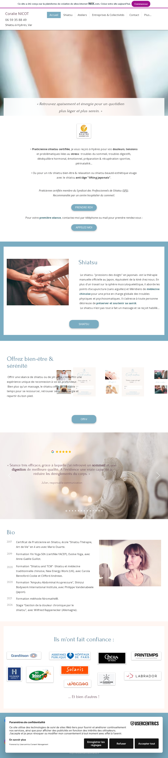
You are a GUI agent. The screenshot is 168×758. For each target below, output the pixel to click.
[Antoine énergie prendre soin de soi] (87, 510)
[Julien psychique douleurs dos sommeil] (75, 510)
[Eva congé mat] (90, 510)
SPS (125, 190)
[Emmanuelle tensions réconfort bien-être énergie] (96, 510)
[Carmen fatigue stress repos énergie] (99, 510)
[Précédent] (9, 475)
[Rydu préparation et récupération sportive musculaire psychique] (84, 510)
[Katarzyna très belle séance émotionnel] (81, 510)
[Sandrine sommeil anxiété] (69, 511)
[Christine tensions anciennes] (93, 510)
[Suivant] (158, 475)
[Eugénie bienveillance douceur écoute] (102, 510)
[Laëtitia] (72, 510)
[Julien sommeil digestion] (66, 510)
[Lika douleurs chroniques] (78, 510)
